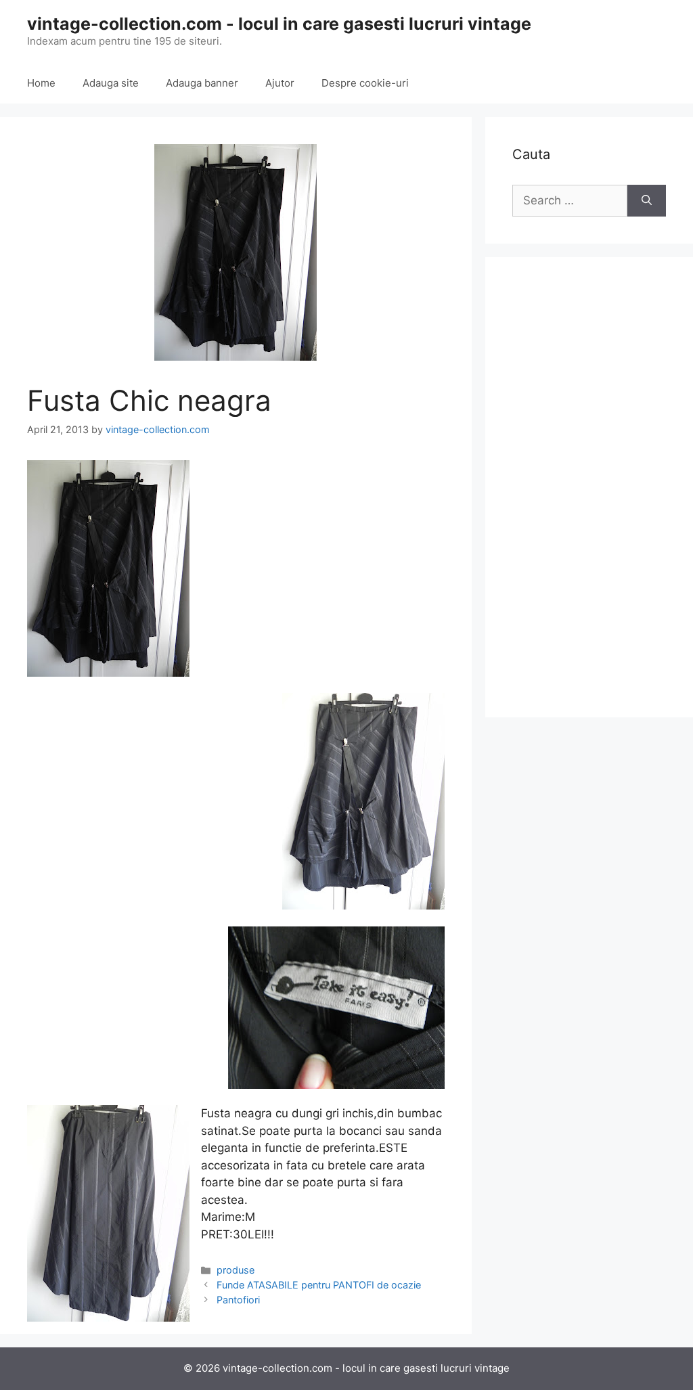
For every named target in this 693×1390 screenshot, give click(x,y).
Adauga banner (202, 82)
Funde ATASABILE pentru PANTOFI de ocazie (319, 1285)
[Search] (646, 201)
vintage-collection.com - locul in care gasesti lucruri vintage (279, 24)
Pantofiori (238, 1299)
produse (235, 1270)
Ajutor (279, 82)
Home (41, 82)
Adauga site (111, 82)
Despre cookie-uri (365, 82)
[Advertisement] (589, 487)
